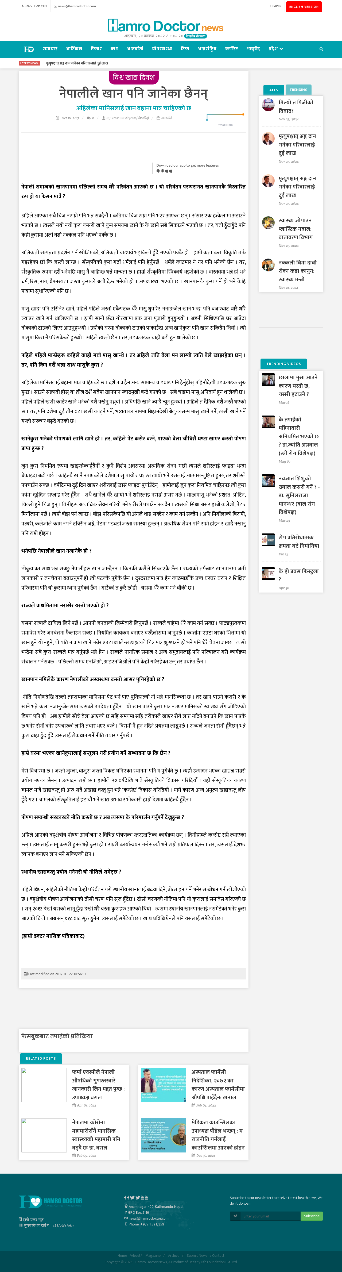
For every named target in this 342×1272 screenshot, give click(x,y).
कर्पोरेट (231, 49)
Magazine (153, 1256)
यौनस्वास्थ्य (162, 49)
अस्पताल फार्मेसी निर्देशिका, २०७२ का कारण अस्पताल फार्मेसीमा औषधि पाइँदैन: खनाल (218, 1084)
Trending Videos (283, 364)
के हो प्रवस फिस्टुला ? (299, 576)
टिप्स (185, 49)
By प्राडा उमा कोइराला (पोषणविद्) (127, 118)
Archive (173, 1256)
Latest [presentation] (273, 90)
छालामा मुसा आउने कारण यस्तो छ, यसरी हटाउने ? (298, 386)
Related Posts (41, 1058)
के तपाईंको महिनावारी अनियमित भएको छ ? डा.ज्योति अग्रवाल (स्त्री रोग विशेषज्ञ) (299, 436)
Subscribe (312, 1216)
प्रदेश (274, 49)
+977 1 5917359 (36, 6)
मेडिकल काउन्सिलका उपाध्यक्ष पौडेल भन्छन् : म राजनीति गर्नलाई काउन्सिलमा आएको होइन (218, 1135)
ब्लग (115, 49)
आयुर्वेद (253, 49)
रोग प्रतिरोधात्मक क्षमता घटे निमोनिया (299, 542)
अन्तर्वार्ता (135, 49)
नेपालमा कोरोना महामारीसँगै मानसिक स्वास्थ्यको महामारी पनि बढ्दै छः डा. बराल (96, 1135)
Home (122, 1256)
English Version (304, 6)
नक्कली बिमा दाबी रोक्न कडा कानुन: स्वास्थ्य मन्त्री (298, 271)
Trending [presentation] (299, 90)
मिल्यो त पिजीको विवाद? (296, 107)
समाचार (50, 49)
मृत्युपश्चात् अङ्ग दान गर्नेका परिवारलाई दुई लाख (297, 145)
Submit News (197, 1256)
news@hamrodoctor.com (77, 6)
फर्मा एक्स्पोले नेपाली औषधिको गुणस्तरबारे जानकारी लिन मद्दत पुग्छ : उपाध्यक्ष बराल (98, 1084)
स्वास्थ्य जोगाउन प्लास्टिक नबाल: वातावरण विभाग (296, 229)
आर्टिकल (74, 49)
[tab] (274, 89)
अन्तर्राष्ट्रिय (207, 49)
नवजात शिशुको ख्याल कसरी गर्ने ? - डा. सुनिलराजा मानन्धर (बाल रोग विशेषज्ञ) (299, 495)
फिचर (96, 49)
